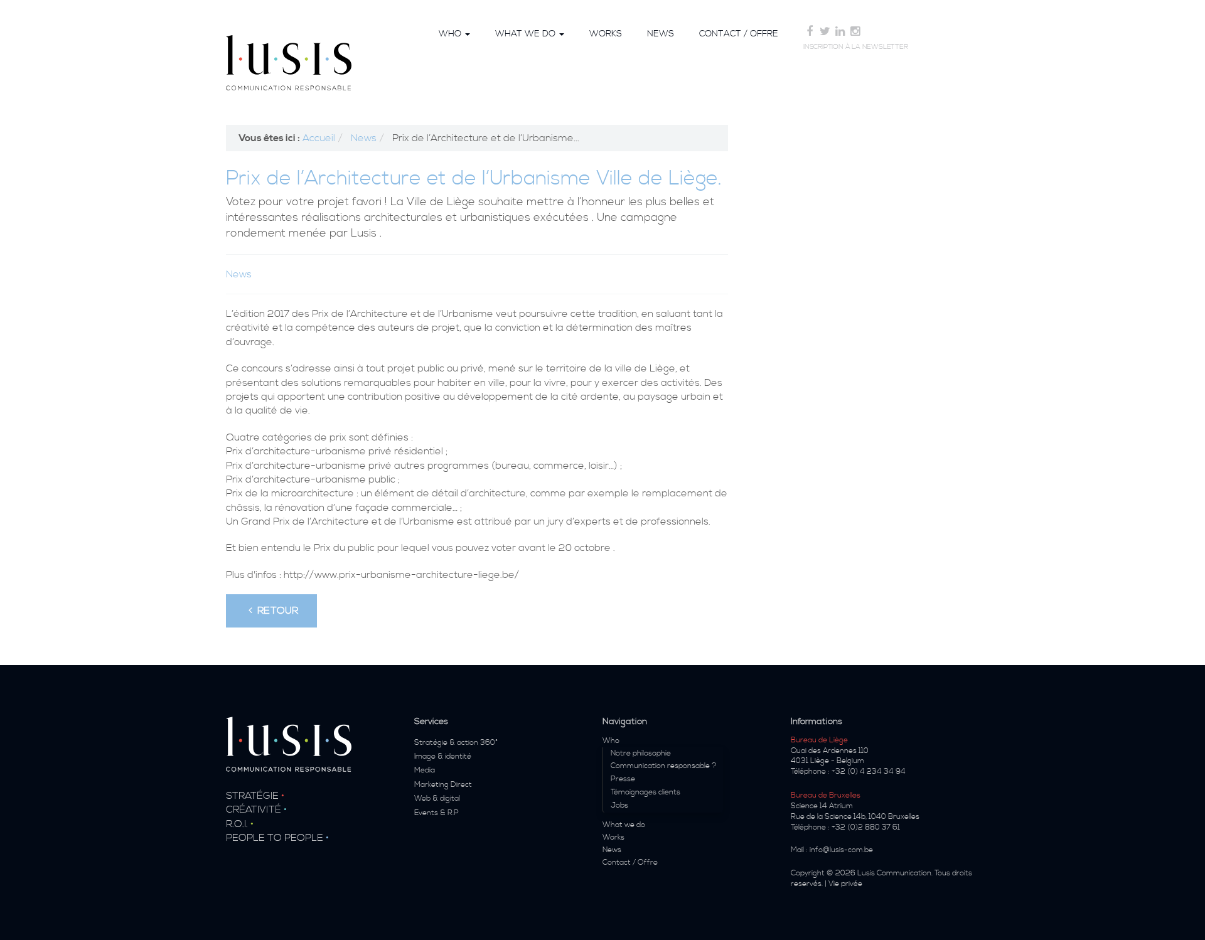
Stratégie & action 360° (456, 742)
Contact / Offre (738, 34)
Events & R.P (436, 813)
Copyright (808, 873)
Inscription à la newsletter (855, 47)
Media (424, 770)
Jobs (619, 805)
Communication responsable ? (664, 766)
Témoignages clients (645, 792)
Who (451, 34)
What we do (526, 34)
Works (605, 34)
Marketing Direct (443, 784)
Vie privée (845, 884)
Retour (275, 610)
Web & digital (437, 798)
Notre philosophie (641, 753)
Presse (623, 779)
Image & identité (442, 756)
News (660, 34)
